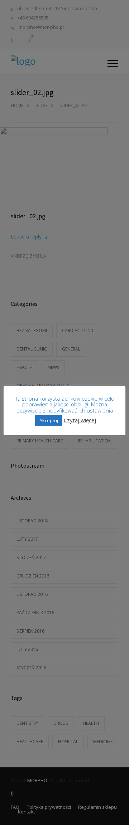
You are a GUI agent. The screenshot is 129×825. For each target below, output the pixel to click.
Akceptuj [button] (48, 420)
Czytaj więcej (80, 420)
